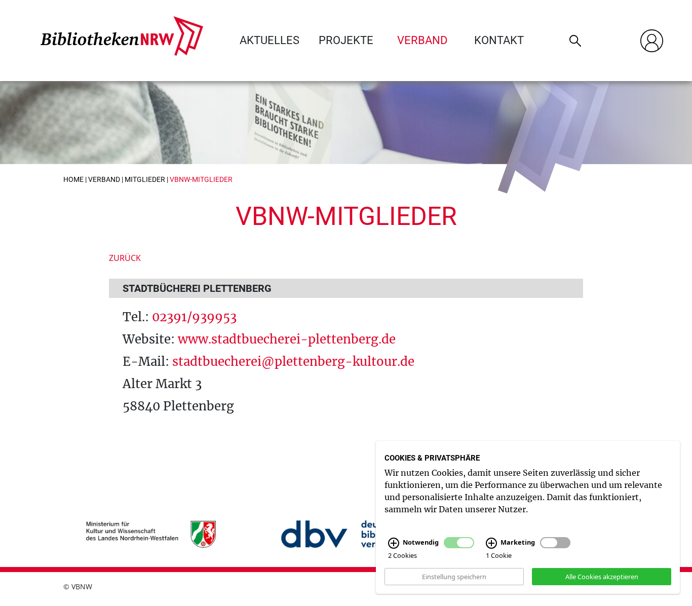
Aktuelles (269, 40)
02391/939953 (194, 317)
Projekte (346, 40)
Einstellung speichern (454, 576)
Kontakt (499, 40)
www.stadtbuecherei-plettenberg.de (287, 339)
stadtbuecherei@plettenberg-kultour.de (293, 361)
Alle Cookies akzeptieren (601, 576)
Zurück (125, 257)
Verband (422, 40)
